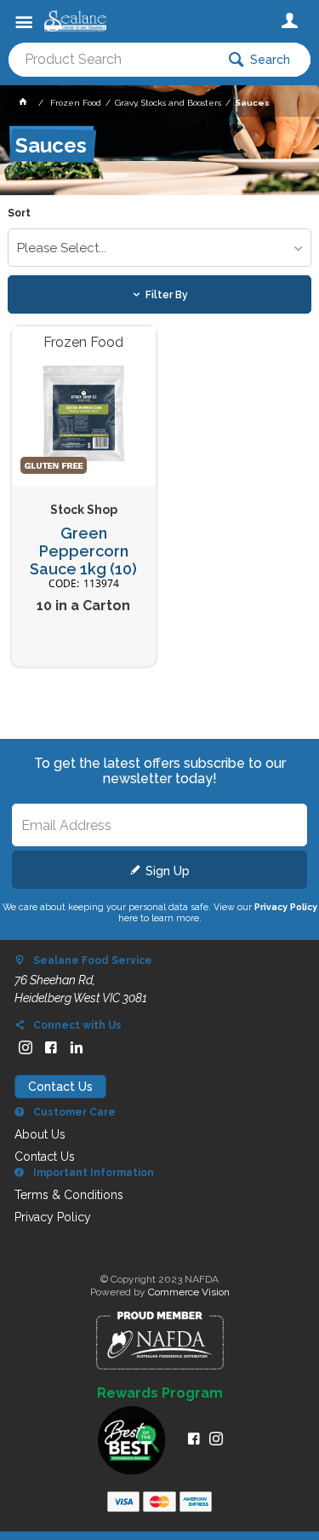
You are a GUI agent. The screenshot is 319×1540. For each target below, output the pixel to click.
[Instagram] (25, 1047)
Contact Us (60, 1086)
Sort (19, 213)
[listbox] (159, 247)
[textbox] (112, 60)
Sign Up (167, 871)
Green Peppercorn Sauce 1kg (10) (83, 551)
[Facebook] (51, 1047)
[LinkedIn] (77, 1047)
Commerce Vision (189, 1292)
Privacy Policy (285, 907)
